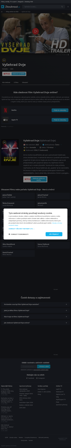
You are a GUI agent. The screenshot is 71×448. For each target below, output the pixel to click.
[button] (35, 228)
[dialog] (35, 224)
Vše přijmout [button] (54, 234)
